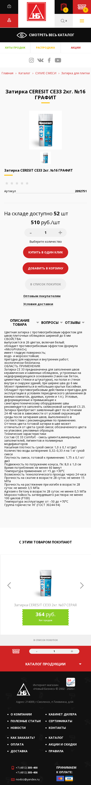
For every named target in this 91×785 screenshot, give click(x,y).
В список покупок (45, 284)
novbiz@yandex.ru (28, 779)
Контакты (57, 728)
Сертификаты (60, 721)
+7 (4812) (26, 767)
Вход (9, 6)
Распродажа (45, 47)
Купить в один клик (45, 252)
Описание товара (19, 322)
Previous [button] (9, 585)
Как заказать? (23, 738)
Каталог (56, 738)
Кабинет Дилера (63, 714)
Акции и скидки (63, 744)
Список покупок (65, 10)
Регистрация (9, 20)
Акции (76, 47)
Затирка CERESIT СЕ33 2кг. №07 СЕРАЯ (45, 605)
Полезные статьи (26, 721)
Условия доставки (38, 304)
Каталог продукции (45, 664)
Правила (56, 751)
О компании (21, 714)
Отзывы (72, 322)
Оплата (17, 744)
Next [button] (82, 585)
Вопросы (50, 322)
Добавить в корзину (45, 268)
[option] (45, 606)
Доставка (19, 751)
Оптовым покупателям (42, 296)
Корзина (85, 9)
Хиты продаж (15, 47)
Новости (18, 728)
